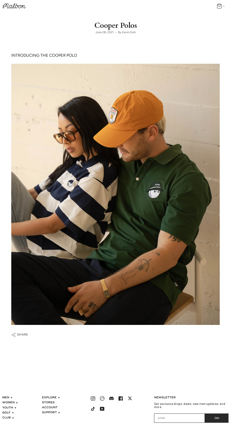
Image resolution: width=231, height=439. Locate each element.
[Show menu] (224, 6)
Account (50, 407)
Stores (48, 402)
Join (216, 418)
